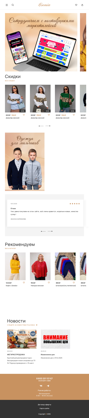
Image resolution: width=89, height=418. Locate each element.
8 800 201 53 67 (44, 378)
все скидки (10, 81)
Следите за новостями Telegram (21, 325)
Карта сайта (44, 408)
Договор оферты (44, 404)
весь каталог (10, 248)
